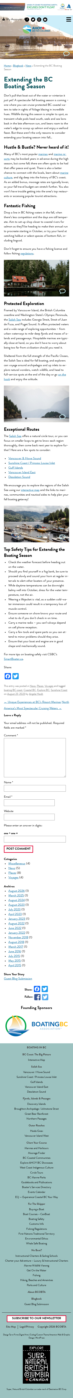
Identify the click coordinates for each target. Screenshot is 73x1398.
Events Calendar (36, 1192)
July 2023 (14, 909)
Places (40, 686)
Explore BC (43, 690)
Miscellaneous (16, 863)
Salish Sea (15, 320)
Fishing (36, 1275)
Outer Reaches (37, 1125)
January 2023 (16, 919)
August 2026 (16, 891)
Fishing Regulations (36, 1229)
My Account (13, 19)
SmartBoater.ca (13, 659)
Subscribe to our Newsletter (36, 1318)
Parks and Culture (36, 1285)
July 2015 (14, 956)
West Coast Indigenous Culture (36, 1168)
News (28, 66)
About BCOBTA (37, 1292)
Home (7, 66)
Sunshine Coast (59, 690)
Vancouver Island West (37, 1136)
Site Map (11, 1327)
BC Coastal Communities (36, 1158)
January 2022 (16, 933)
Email (8, 797)
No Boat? (36, 1250)
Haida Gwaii (36, 1131)
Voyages (49, 686)
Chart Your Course (36, 1143)
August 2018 (16, 942)
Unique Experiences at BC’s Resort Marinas (32, 702)
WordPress (40, 1338)
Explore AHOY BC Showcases (36, 1163)
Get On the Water (36, 1270)
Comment (11, 735)
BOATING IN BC (36, 1047)
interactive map (30, 490)
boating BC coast (13, 690)
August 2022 (16, 923)
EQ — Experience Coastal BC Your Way (36, 1197)
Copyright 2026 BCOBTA (52, 1327)
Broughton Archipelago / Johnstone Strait (36, 1109)
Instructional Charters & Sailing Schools (36, 1256)
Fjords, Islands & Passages (36, 1098)
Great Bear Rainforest (36, 1114)
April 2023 (15, 914)
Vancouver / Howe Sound (36, 1072)
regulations (26, 253)
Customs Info (36, 1224)
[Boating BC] (36, 9)
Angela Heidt (36, 694)
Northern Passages (36, 1119)
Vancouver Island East (21, 472)
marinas (43, 154)
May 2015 (14, 961)
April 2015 (14, 965)
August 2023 (16, 905)
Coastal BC (30, 690)
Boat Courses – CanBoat (36, 1214)
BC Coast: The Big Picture (36, 1054)
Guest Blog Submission (18, 978)
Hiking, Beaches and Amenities (36, 1280)
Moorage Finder (36, 1153)
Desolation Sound (19, 477)
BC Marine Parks (36, 1177)
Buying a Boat (36, 1209)
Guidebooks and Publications (36, 1182)
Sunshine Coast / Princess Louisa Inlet (31, 463)
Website (8, 811)
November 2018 (18, 937)
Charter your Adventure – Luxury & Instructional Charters (36, 1261)
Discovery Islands (36, 1104)
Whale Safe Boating (36, 1243)
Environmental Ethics (36, 1239)
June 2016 (14, 951)
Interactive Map (36, 1060)
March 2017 (15, 947)
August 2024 (16, 900)
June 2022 (14, 928)
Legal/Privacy (27, 1327)
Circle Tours (36, 1173)
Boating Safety (36, 1219)
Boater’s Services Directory (36, 1187)
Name (8, 782)
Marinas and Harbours (36, 1148)
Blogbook (18, 66)
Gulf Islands (15, 468)
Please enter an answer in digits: (23, 825)
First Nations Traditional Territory (36, 1234)
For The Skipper (36, 1204)
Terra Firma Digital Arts (19, 1335)
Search (26, 20)
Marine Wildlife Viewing (36, 1266)
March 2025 (16, 895)
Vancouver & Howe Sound (24, 458)
